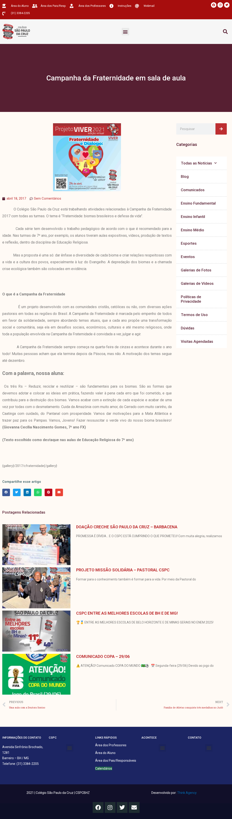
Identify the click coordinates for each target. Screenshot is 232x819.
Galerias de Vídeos (197, 283)
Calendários (103, 768)
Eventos (188, 256)
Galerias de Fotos (196, 270)
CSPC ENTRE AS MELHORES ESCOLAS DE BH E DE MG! (127, 613)
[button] (125, 31)
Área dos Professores (110, 745)
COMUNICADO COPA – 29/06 (103, 656)
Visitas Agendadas (197, 341)
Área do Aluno (105, 753)
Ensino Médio (192, 230)
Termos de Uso (194, 314)
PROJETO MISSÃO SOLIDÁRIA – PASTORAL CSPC (122, 570)
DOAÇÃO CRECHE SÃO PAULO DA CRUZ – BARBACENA (126, 526)
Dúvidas (187, 328)
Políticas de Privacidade (191, 299)
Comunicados (193, 190)
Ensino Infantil (193, 216)
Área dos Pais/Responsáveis (115, 760)
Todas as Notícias (196, 163)
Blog (185, 176)
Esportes (189, 243)
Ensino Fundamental (198, 203)
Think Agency (187, 793)
